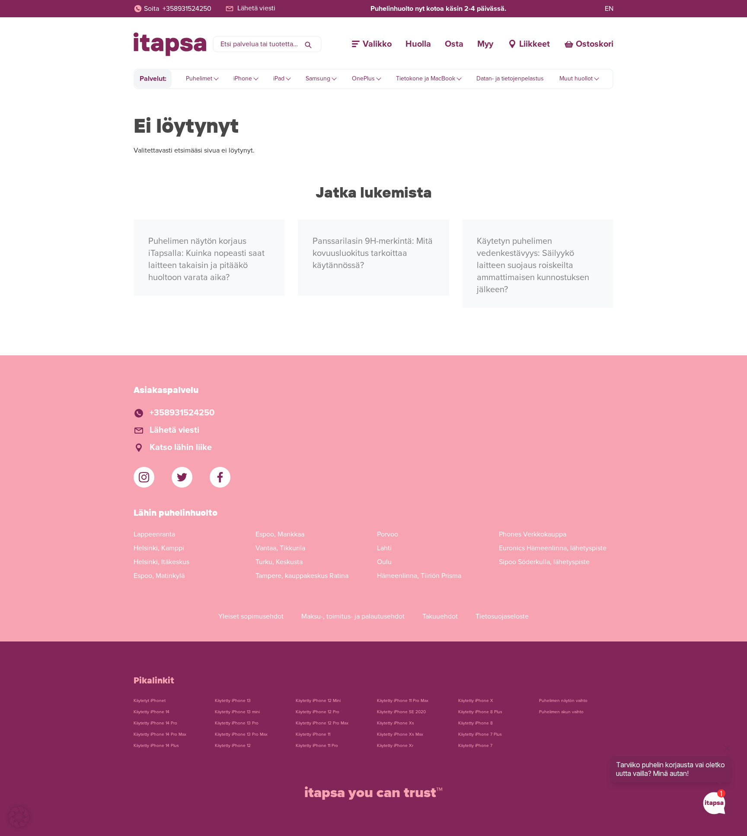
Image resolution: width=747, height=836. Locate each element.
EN (609, 8)
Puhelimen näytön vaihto (563, 701)
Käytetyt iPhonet (150, 701)
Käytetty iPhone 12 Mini (318, 701)
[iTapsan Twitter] (182, 477)
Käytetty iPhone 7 (475, 745)
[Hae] (308, 44)
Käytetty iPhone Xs (395, 723)
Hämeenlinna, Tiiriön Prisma (419, 575)
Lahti (384, 548)
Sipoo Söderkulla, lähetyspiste (544, 561)
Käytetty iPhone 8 (475, 723)
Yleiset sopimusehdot (251, 616)
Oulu (384, 561)
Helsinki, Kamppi (159, 548)
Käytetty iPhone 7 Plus (480, 734)
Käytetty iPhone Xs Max (400, 734)
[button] (19, 817)
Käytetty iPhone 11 (313, 734)
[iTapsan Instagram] (144, 477)
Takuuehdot (440, 616)
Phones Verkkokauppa (532, 534)
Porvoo (387, 534)
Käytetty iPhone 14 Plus (156, 745)
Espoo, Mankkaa (279, 534)
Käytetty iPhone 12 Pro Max (322, 723)
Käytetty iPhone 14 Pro (155, 723)
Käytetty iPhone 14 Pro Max (160, 734)
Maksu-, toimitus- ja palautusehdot (353, 616)
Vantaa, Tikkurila (280, 548)
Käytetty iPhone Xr (395, 745)
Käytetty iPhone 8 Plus (480, 712)
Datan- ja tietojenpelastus (510, 78)
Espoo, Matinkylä (159, 575)
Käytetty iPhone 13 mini (237, 712)
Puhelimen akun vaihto (561, 712)
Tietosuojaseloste (502, 616)
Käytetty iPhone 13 (233, 701)
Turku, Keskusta (279, 561)
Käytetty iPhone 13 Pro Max (241, 734)
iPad (278, 78)
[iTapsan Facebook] (220, 477)
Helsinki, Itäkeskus (161, 561)
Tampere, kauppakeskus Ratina (301, 575)
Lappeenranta (154, 534)
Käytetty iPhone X (475, 701)
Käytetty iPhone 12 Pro (317, 712)
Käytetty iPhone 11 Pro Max (402, 701)
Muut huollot (576, 78)
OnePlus (363, 78)
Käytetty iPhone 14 (151, 712)
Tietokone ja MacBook (425, 78)
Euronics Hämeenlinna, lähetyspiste (553, 548)
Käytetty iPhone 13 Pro (237, 723)
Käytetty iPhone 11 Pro (317, 745)
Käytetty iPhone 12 (233, 745)
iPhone (242, 78)
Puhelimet (199, 78)
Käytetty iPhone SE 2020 (401, 712)
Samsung (318, 78)
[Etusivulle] (170, 44)
